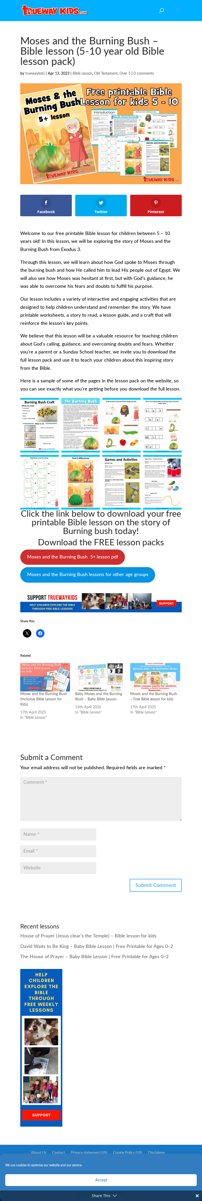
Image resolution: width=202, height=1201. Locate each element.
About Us (38, 1153)
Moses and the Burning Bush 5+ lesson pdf (72, 557)
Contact (58, 1153)
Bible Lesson (82, 73)
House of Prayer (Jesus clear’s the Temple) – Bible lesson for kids (88, 936)
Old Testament (106, 73)
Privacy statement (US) (89, 1153)
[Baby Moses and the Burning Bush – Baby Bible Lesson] (100, 677)
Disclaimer (156, 1153)
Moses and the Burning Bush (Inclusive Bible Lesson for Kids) (43, 699)
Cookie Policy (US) (127, 1153)
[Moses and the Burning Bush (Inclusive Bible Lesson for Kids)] (45, 677)
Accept (101, 1180)
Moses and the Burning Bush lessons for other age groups (87, 574)
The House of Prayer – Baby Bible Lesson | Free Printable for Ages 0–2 (94, 956)
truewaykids (35, 73)
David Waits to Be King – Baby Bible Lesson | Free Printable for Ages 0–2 (96, 946)
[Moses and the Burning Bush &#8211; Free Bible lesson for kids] (155, 677)
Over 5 (124, 73)
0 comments (144, 73)
